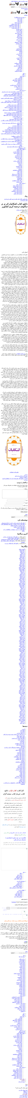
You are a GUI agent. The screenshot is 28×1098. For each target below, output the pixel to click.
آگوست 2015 (22, 693)
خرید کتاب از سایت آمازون (16, 85)
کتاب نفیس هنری (15, 27)
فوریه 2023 (22, 592)
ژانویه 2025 (22, 563)
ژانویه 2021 (22, 625)
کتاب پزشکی (22, 780)
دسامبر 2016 (22, 674)
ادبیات (20, 56)
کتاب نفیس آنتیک (18, 22)
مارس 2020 (22, 637)
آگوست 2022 (22, 600)
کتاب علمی (19, 171)
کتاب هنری (19, 162)
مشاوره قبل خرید (18, 896)
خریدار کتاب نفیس (18, 117)
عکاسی (20, 47)
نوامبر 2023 (22, 580)
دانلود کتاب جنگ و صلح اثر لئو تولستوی (9, 539)
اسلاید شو (22, 730)
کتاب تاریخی (19, 154)
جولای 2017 (22, 665)
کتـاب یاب (20, 882)
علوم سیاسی (19, 48)
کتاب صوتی (19, 172)
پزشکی (20, 165)
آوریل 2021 (22, 621)
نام (26, 500)
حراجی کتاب (19, 69)
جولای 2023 (22, 586)
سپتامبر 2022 (22, 599)
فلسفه (20, 61)
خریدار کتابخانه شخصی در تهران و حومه (13, 112)
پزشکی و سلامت (18, 63)
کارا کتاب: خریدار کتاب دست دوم (14, 146)
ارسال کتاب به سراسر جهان (15, 887)
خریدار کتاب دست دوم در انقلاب (15, 104)
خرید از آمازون (18, 89)
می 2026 (23, 553)
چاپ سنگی (19, 59)
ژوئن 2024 (22, 571)
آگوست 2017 (22, 664)
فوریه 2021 (22, 623)
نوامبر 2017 (22, 660)
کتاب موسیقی (19, 43)
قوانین (20, 77)
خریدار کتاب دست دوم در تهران (15, 127)
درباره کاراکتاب (18, 885)
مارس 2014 (22, 712)
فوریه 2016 (22, 688)
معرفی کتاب (19, 876)
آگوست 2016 (22, 680)
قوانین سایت (19, 892)
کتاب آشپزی (19, 167)
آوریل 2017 (22, 669)
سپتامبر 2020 (22, 630)
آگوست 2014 (22, 706)
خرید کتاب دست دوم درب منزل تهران (13, 132)
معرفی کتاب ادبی (18, 192)
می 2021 (23, 620)
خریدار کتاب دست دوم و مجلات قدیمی (13, 129)
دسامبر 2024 (22, 565)
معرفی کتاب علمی (18, 193)
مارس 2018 (22, 655)
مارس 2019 (22, 643)
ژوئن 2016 (22, 682)
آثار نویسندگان (19, 877)
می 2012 (23, 722)
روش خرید (22, 742)
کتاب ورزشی (19, 39)
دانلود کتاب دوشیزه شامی (13, 538)
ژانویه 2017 (22, 673)
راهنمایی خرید (22, 890)
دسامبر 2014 (22, 701)
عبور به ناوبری (24, 1)
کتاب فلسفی (19, 176)
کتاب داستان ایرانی (18, 153)
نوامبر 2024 (22, 566)
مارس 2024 (22, 575)
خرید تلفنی (19, 82)
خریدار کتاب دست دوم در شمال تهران (13, 100)
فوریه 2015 (22, 698)
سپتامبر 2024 (22, 567)
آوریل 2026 (22, 554)
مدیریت (20, 46)
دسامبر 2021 (22, 610)
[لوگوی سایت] (23, 5)
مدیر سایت (18, 210)
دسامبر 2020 (22, 626)
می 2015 (23, 695)
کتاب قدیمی (19, 31)
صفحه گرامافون (18, 71)
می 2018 (23, 652)
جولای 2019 (22, 642)
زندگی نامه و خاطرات (17, 180)
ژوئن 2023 (22, 587)
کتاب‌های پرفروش (18, 65)
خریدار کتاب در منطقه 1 (16, 136)
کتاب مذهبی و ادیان (17, 161)
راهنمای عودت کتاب (17, 886)
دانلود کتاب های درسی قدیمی (18, 738)
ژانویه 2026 (22, 557)
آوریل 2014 (22, 711)
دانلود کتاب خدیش (21, 528)
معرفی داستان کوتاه (17, 185)
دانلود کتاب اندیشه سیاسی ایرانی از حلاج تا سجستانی (13, 523)
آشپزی (20, 52)
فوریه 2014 (22, 714)
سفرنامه (20, 55)
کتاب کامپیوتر (19, 166)
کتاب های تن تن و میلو (17, 174)
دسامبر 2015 (22, 690)
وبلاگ (21, 873)
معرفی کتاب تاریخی (17, 189)
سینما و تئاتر (19, 37)
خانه (26, 199)
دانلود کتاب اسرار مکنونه (19, 527)
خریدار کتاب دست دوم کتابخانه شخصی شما (12, 131)
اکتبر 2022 (22, 597)
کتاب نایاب (19, 21)
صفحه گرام (20, 800)
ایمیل (25, 502)
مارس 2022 (22, 606)
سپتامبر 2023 (22, 583)
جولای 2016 (22, 681)
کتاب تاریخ (19, 18)
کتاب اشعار (19, 179)
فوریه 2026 (22, 555)
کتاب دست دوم (18, 33)
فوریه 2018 (22, 656)
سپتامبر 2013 (22, 719)
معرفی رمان (19, 184)
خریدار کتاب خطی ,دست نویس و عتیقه (13, 107)
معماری (20, 44)
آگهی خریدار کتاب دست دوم (15, 119)
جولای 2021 (22, 617)
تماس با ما (19, 891)
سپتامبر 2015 (22, 691)
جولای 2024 (22, 570)
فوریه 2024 (22, 576)
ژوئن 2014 (22, 708)
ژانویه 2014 (22, 715)
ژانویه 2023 (22, 593)
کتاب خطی (19, 35)
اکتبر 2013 (22, 718)
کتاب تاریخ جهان (18, 157)
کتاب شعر (19, 68)
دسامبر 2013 (22, 716)
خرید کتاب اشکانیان (20, 353)
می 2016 (23, 684)
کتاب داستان (19, 150)
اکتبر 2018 (22, 647)
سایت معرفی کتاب (20, 744)
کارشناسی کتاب (18, 78)
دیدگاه (25, 489)
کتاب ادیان (19, 38)
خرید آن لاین (19, 83)
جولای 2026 (22, 550)
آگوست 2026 (22, 549)
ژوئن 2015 (22, 694)
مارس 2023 (22, 591)
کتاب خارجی (19, 58)
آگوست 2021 (22, 616)
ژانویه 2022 (22, 609)
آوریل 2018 (22, 654)
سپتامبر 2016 (22, 678)
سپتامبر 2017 (22, 663)
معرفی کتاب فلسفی (17, 187)
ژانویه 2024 (22, 578)
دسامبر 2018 (22, 646)
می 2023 (23, 588)
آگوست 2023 (22, 584)
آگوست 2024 (22, 569)
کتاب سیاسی (19, 182)
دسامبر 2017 (22, 659)
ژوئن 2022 (22, 603)
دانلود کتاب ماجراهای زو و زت (11, 543)
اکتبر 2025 (22, 561)
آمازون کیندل (19, 64)
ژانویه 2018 (22, 657)
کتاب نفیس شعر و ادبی (14, 26)
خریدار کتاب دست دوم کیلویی (15, 108)
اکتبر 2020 (22, 629)
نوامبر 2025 (22, 559)
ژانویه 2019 (22, 644)
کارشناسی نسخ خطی (17, 80)
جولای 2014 (22, 707)
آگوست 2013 (22, 720)
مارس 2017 (22, 671)
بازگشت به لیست (23, 477)
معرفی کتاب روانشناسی (19, 756)
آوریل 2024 (22, 574)
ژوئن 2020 (22, 634)
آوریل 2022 (22, 605)
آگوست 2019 (22, 640)
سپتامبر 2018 (22, 648)
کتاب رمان (19, 20)
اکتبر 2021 (22, 613)
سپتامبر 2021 (22, 614)
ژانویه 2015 (22, 699)
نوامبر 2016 (22, 676)
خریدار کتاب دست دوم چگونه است (14, 114)
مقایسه (23, 1080)
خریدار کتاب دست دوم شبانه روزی (14, 106)
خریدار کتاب (19, 883)
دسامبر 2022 (22, 595)
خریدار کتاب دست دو (17, 125)
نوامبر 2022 (22, 596)
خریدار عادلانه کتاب (17, 137)
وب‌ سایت (25, 505)
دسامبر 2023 (22, 579)
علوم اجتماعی (19, 50)
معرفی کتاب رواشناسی (16, 191)
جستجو (25, 515)
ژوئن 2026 (22, 552)
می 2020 (23, 635)
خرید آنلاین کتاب (18, 895)
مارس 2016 (22, 686)
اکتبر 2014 (22, 703)
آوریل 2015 (22, 697)
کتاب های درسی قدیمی (17, 175)
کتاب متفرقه (19, 29)
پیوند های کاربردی (21, 881)
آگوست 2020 (22, 631)
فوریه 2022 (22, 608)
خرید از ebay (19, 87)
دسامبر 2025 (22, 558)
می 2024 (23, 572)
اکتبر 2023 (22, 582)
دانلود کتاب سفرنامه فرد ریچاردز (10, 536)
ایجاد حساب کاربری (23, 1090)
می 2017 (23, 668)
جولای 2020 (22, 633)
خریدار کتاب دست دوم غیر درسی (14, 128)
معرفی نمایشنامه (18, 188)
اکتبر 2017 (22, 661)
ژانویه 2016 (22, 689)
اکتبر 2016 (22, 677)
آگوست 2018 (22, 650)
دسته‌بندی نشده (21, 739)
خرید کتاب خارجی (18, 81)
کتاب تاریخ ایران (18, 155)
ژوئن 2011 (22, 723)
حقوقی (20, 60)
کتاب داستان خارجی (17, 151)
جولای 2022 (22, 601)
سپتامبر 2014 (22, 705)
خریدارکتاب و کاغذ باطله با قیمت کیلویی (13, 94)
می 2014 (23, 710)
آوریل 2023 (22, 589)
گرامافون (20, 67)
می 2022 (23, 604)
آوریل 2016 (22, 685)
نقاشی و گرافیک (18, 42)
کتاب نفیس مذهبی (15, 24)
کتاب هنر (20, 41)
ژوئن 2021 (22, 618)
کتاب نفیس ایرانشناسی (14, 25)
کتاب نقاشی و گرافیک (17, 1002)
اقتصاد (20, 51)
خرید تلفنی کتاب (18, 894)
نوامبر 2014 (22, 702)
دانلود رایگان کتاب (21, 199)
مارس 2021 (22, 622)
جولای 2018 (22, 651)
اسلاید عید (22, 731)
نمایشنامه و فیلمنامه (17, 170)
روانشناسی (19, 34)
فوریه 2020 (22, 638)
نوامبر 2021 (22, 612)
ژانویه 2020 (22, 639)
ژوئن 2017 (22, 667)
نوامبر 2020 (22, 627)
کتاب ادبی (20, 159)
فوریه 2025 (22, 562)
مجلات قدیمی (19, 30)
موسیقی (20, 168)
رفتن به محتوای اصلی (16, 1)
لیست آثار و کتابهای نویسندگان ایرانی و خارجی (14, 747)
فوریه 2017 (22, 672)
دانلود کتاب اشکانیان (14, 472)
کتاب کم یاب (19, 54)
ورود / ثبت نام (22, 1081)
